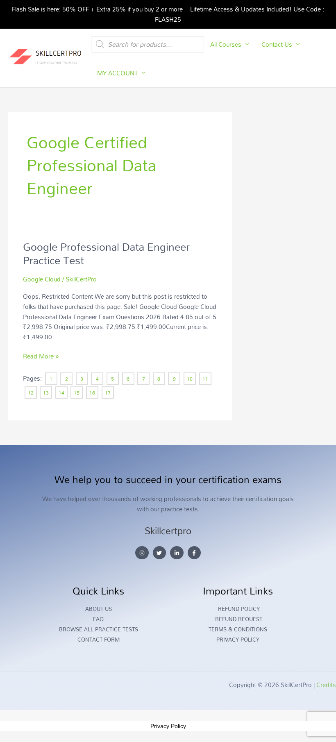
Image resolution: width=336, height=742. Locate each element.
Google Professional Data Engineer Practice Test (106, 253)
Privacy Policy (168, 726)
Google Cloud (42, 279)
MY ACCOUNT (117, 73)
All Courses (225, 44)
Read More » (41, 356)
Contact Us (276, 44)
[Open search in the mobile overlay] (147, 44)
